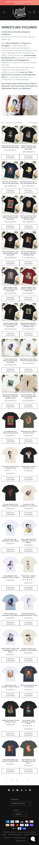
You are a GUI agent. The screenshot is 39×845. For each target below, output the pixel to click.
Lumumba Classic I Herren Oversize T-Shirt (10, 467)
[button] (4, 12)
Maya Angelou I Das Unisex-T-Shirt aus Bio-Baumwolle (10, 289)
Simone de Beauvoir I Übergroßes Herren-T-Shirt (28, 614)
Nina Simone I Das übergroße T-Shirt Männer (10, 540)
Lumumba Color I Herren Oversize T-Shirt (28, 432)
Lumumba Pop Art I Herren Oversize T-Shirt (10, 432)
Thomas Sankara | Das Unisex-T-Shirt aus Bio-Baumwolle (10, 325)
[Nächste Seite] (33, 780)
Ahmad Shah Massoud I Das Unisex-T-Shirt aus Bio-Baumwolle (28, 253)
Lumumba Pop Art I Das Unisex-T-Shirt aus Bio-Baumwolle (10, 217)
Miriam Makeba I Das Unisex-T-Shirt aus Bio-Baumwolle (28, 289)
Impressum (7, 837)
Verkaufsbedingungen (19, 837)
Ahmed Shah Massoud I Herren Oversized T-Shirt (10, 760)
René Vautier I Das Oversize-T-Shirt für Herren (10, 686)
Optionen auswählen (10, 157)
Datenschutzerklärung (15, 834)
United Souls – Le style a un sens (18, 832)
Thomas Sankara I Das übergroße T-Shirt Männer (10, 505)
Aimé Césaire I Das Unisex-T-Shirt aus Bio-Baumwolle (10, 146)
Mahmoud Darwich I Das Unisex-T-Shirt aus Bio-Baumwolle (10, 253)
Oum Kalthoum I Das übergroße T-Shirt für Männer (29, 761)
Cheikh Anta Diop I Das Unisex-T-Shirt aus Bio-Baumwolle (28, 147)
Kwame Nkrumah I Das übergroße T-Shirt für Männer (28, 540)
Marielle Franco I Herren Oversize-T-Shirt (28, 467)
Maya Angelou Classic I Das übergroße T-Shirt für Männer (10, 650)
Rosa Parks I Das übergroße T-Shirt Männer (28, 505)
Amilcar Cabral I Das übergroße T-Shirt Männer (10, 614)
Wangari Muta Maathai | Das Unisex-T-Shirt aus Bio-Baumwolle (28, 325)
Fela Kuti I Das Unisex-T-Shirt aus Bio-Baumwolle (10, 182)
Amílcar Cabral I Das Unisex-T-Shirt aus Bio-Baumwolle (10, 360)
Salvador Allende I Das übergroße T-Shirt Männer (28, 649)
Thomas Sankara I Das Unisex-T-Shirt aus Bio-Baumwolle (28, 396)
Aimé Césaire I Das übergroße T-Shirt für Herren (29, 722)
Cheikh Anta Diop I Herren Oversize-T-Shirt (10, 721)
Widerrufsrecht (20, 840)
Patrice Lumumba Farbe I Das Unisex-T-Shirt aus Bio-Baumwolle (28, 217)
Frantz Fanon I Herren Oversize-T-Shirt (28, 576)
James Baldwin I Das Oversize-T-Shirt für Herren (10, 576)
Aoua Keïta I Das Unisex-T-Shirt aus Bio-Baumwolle (28, 182)
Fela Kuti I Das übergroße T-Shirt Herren (28, 686)
